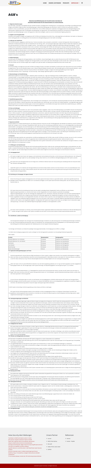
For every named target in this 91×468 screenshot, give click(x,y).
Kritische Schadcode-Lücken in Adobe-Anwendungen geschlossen (23, 451)
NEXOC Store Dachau (52, 441)
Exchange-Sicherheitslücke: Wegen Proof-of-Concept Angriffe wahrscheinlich (25, 444)
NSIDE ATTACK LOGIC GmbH (53, 446)
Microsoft (49, 444)
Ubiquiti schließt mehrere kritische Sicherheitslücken (20, 443)
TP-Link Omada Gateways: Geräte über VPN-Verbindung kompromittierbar (24, 456)
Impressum (74, 3)
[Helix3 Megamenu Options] (82, 3)
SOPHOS (49, 449)
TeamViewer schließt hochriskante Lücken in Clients (20, 438)
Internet (68, 438)
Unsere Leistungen (55, 3)
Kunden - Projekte (70, 441)
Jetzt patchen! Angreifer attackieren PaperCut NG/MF (20, 439)
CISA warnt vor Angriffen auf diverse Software (18, 446)
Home (45, 3)
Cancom (49, 438)
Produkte (66, 3)
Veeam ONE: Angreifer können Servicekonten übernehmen (21, 441)
